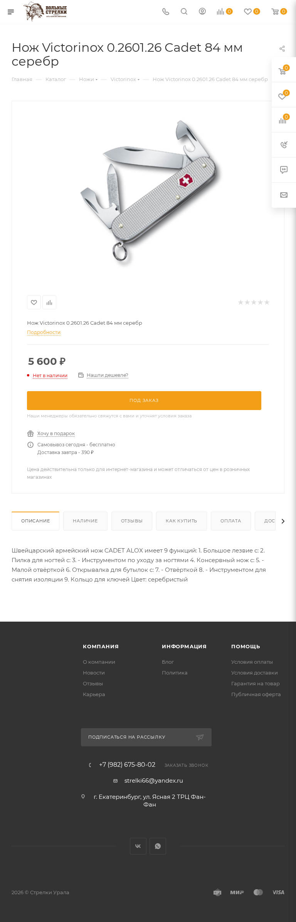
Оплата (230, 521)
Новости (94, 672)
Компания (101, 646)
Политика (175, 672)
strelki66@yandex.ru (153, 780)
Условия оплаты (252, 662)
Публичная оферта (256, 694)
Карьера (94, 694)
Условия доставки (254, 672)
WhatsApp (158, 846)
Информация (184, 646)
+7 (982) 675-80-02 (127, 765)
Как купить (181, 521)
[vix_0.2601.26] (148, 193)
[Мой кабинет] (202, 12)
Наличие (85, 521)
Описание (35, 521)
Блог (168, 662)
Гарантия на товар (255, 683)
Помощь (245, 646)
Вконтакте (138, 846)
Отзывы (132, 521)
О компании (99, 662)
